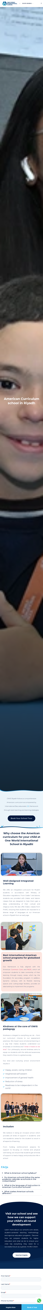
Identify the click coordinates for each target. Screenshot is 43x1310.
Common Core (17, 969)
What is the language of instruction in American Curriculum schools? (21, 1186)
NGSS (29, 969)
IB (28, 806)
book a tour (32, 1307)
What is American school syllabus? (20, 1173)
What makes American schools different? (17, 1192)
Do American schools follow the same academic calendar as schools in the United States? (21, 1179)
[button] (21, 1173)
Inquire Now (11, 1307)
